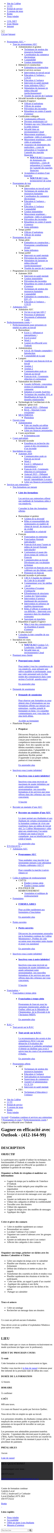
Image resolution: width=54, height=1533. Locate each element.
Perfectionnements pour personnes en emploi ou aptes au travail (30, 326)
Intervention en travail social (37, 72)
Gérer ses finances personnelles (38, 430)
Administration (25, 423)
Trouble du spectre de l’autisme (38, 96)
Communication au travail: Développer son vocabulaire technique (37, 562)
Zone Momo (12, 24)
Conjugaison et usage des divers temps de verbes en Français (36, 555)
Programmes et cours (12, 1120)
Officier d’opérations (33, 103)
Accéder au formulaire (28, 721)
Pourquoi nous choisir (23, 655)
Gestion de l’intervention (35, 596)
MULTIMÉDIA (25, 415)
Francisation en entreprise (35, 537)
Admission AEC (20, 307)
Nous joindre (13, 16)
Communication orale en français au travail (35, 372)
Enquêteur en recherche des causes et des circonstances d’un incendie (36, 446)
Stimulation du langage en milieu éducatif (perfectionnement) (36, 90)
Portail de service (14, 8)
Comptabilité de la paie (34, 356)
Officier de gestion (32, 106)
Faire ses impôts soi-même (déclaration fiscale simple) (36, 426)
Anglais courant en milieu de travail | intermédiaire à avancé (38, 478)
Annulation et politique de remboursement (36, 894)
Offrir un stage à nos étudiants (20, 1522)
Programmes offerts (21, 1064)
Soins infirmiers (31, 227)
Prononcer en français (34, 573)
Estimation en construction (36, 67)
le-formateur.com (32, 435)
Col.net (4, 34)
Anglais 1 (28, 366)
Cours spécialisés (20, 438)
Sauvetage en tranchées (34, 619)
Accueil (4, 1117)
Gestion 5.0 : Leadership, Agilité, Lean (36, 646)
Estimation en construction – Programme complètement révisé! (37, 245)
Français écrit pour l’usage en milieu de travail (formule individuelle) (37, 547)
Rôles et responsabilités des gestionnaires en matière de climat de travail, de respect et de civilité (37, 525)
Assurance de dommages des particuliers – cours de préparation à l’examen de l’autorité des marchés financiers (37, 149)
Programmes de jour (22, 183)
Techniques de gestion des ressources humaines (36, 50)
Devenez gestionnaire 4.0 (35, 121)
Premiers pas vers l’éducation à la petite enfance (38, 125)
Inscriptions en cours (22, 451)
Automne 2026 (25, 453)
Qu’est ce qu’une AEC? (35, 312)
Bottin (10, 14)
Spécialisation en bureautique (37, 1076)
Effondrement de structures (36, 593)
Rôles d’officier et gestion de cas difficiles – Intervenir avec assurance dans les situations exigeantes (37, 613)
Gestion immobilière (33, 62)
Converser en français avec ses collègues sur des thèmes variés (38, 568)
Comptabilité (30, 59)
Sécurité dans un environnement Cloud (34, 130)
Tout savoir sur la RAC (23, 1027)
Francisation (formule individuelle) (34, 540)
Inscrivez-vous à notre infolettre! (27, 770)
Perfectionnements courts (18, 322)
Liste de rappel (8, 1458)
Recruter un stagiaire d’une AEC (27, 807)
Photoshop (29, 417)
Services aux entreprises (18, 484)
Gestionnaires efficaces (34, 119)
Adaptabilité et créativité (35, 531)
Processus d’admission (34, 314)
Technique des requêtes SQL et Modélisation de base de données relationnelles (38, 397)
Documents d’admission (35, 317)
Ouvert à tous (19, 420)
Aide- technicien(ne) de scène (40, 179)
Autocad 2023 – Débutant (36, 407)
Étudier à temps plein (33, 883)
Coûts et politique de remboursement (29, 878)
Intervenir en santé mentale (36, 83)
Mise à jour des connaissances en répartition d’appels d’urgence (37, 627)
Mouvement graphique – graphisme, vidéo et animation (37, 135)
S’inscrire (22, 802)
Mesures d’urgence (15, 1525)
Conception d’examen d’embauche (34, 589)
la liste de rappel (30, 1368)
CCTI (9, 6)
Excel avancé (30, 338)
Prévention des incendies (35, 108)
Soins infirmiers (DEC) (34, 85)
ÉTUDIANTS (14, 846)
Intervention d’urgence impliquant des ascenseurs (36, 599)
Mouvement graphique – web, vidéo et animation (38, 140)
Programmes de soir (22, 237)
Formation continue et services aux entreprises (31, 1117)
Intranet (10, 26)
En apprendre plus (26, 684)
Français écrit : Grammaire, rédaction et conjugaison (36, 377)
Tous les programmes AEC (25, 44)
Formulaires (18, 898)
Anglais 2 (28, 368)
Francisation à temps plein (24, 993)
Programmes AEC (15, 41)
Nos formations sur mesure (25, 487)
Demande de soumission (24, 689)
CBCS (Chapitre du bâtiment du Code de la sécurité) (37, 579)
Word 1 (27, 340)
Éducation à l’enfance (34, 80)
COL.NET (12, 21)
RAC (9, 1024)
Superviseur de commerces (36, 1079)
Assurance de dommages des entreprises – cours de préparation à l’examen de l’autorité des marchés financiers (41, 164)
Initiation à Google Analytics (37, 392)
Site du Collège (14, 3)
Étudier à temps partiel (34, 885)
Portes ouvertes (19, 922)
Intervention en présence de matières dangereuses (36, 604)
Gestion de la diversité (34, 518)
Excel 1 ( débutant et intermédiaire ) (33, 333)
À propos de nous (15, 11)
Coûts (27, 320)
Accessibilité (12, 1520)
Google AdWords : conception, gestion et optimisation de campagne (38, 386)
